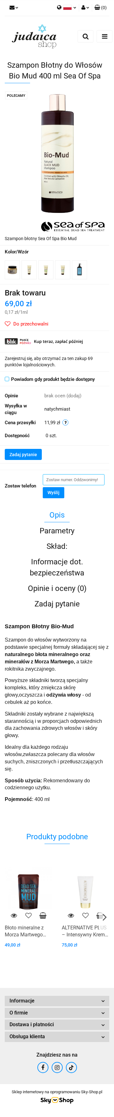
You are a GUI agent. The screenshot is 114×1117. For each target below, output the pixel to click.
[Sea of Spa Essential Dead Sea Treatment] (72, 226)
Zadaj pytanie (23, 454)
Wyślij (54, 492)
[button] (100, 8)
